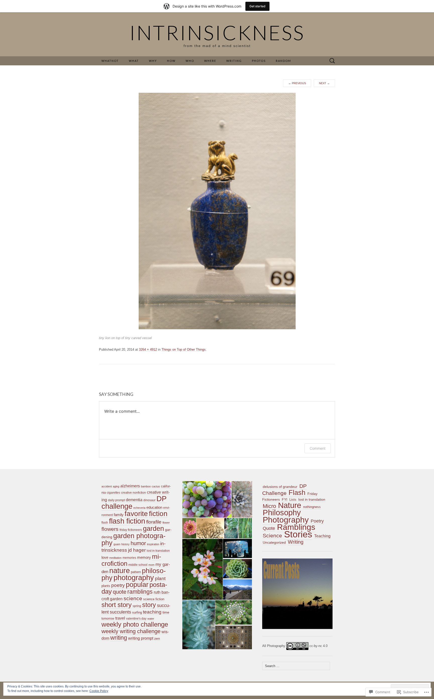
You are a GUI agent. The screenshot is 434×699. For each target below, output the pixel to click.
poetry (118, 585)
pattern (136, 572)
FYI (284, 499)
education (154, 507)
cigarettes (113, 492)
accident (106, 486)
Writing (295, 542)
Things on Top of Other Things (183, 349)
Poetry (317, 521)
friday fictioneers (131, 530)
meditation (115, 557)
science (133, 598)
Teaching (322, 536)
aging (116, 486)
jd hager (137, 550)
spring (137, 606)
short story (116, 604)
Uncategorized (274, 542)
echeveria (139, 507)
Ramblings (296, 527)
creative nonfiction (133, 492)
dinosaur (149, 500)
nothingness (312, 507)
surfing (137, 612)
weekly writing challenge (130, 631)
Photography (286, 519)
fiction (158, 514)
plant (160, 578)
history (125, 544)
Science (272, 535)
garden (153, 528)
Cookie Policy (98, 691)
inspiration (153, 544)
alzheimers (130, 486)
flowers (110, 529)
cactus (156, 486)
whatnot (110, 60)
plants (105, 586)
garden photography (133, 539)
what (134, 60)
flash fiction (127, 521)
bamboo (146, 486)
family (119, 515)
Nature (289, 505)
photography (134, 578)
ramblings (140, 591)
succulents (120, 612)
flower (166, 522)
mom (151, 564)
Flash (297, 492)
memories (129, 558)
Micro (269, 506)
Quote (269, 528)
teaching (152, 612)
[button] (206, 499)
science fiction (153, 599)
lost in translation (158, 550)
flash (104, 522)
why (153, 60)
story (149, 604)
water (150, 618)
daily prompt (116, 500)
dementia (134, 500)
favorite (136, 514)
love (104, 557)
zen (157, 638)
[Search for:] (332, 61)
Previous (297, 83)
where (210, 60)
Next (324, 83)
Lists (292, 499)
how (171, 60)
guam (117, 544)
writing (118, 637)
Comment (317, 448)
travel (120, 618)
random (283, 60)
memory (144, 557)
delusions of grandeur (280, 487)
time (165, 612)
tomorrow (107, 618)
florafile (153, 522)
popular (137, 584)
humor (138, 543)
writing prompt (140, 638)
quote (119, 592)
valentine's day (136, 618)
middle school (137, 565)
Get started (257, 6)
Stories (298, 534)
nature (119, 571)
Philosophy (282, 512)
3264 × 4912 (148, 349)
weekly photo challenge (134, 624)
